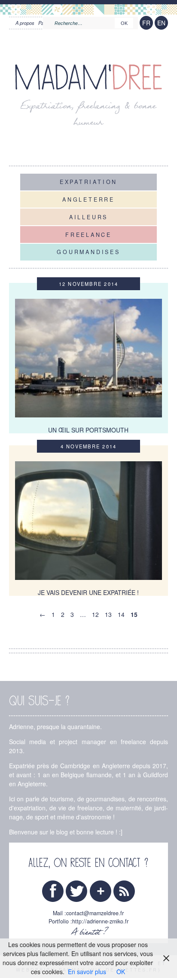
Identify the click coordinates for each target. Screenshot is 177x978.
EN (161, 22)
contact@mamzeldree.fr (95, 913)
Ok (124, 23)
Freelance (88, 234)
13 (108, 614)
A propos (24, 22)
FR (146, 22)
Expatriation (88, 182)
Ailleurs (88, 217)
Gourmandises (88, 252)
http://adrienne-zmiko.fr (100, 921)
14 (121, 614)
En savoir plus (87, 971)
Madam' (88, 78)
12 (95, 614)
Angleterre (88, 199)
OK (120, 971)
